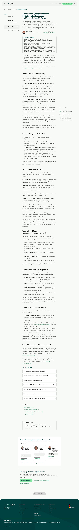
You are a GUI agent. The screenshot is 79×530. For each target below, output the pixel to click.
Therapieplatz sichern (67, 3)
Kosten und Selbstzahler (24, 483)
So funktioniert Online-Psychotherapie (41, 480)
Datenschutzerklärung (23, 508)
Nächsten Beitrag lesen (39, 493)
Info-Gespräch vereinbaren (36, 513)
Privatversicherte (23, 522)
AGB (20, 506)
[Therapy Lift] (9, 3)
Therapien (36, 522)
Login (60, 3)
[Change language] (55, 4)
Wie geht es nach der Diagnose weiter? (66, 120)
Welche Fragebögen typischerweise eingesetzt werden (65, 115)
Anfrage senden (37, 515)
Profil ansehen (24, 457)
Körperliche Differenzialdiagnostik (65, 117)
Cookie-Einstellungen (71, 526)
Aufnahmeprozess (37, 508)
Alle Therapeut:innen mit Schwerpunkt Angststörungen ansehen (32, 463)
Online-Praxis (36, 506)
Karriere (50, 512)
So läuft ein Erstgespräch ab (64, 113)
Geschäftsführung (52, 508)
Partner (50, 510)
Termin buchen (24, 459)
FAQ (34, 510)
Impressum (21, 512)
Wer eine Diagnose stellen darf (66, 111)
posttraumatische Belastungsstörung (42, 324)
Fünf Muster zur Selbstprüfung (64, 110)
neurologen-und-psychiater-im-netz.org (33, 411)
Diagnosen (30, 522)
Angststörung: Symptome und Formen (34, 68)
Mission (50, 506)
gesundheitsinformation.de (30, 409)
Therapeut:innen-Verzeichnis (54, 522)
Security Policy (21, 510)
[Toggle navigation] (74, 4)
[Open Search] (52, 4)
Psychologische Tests (43, 522)
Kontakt (20, 514)
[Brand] (9, 505)
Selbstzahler (16, 522)
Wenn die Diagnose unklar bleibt (65, 118)
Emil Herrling (29, 31)
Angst (14, 9)
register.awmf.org (28, 414)
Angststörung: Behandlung (28, 355)
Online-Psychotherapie (8, 522)
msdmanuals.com (28, 407)
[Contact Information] (50, 4)
